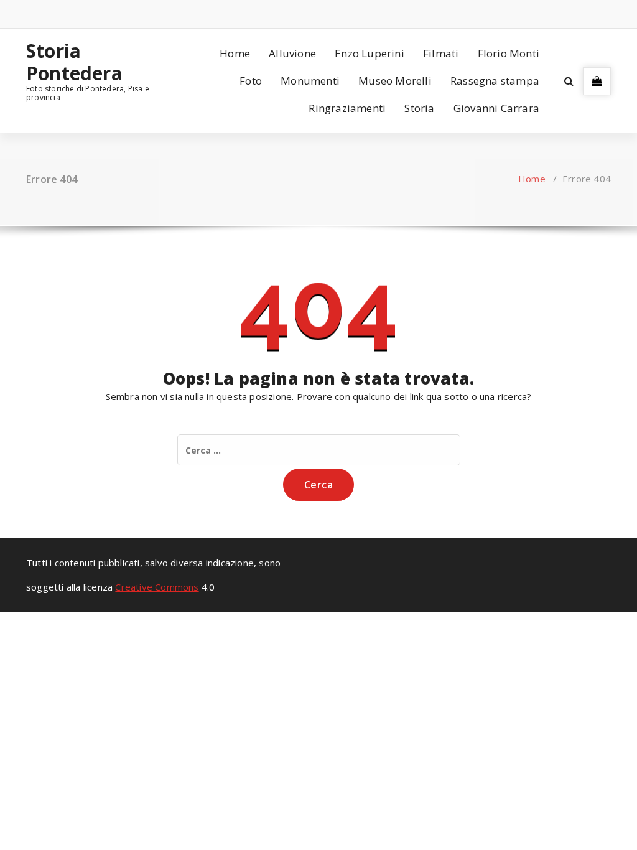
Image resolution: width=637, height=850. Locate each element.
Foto (250, 80)
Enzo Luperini (369, 53)
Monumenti (310, 80)
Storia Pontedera (74, 62)
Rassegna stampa (494, 80)
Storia (419, 108)
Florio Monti (508, 53)
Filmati (440, 53)
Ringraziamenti (347, 108)
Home (235, 53)
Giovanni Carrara (496, 108)
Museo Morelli (395, 80)
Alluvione (292, 53)
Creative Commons (156, 587)
